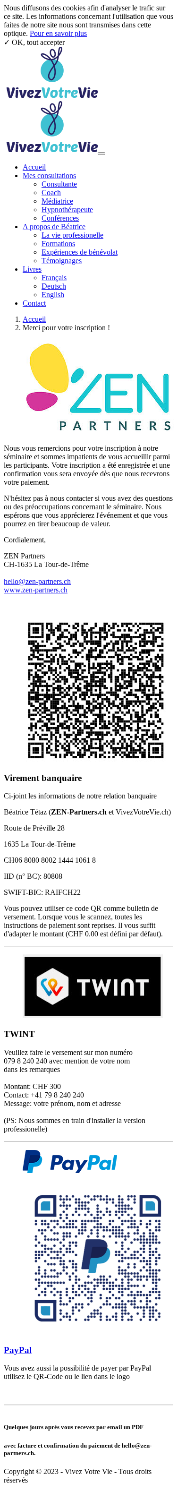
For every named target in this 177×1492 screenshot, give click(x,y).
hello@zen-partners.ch (37, 581)
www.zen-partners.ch (35, 590)
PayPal (18, 1350)
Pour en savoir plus (58, 33)
